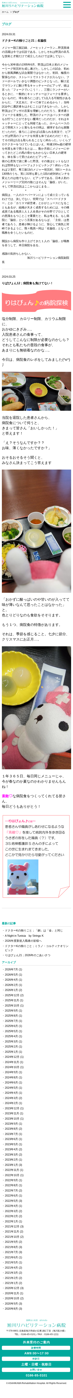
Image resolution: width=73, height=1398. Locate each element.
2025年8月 (11, 1015)
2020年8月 (11, 1308)
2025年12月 (12, 995)
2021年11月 (12, 1231)
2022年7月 (11, 1190)
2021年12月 (12, 1226)
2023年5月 (11, 1144)
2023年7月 (11, 1134)
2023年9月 (11, 1123)
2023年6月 (11, 1139)
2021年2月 (11, 1277)
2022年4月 (11, 1205)
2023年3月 (11, 1154)
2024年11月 (12, 1062)
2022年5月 (11, 1200)
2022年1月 (11, 1221)
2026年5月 (11, 974)
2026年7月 (11, 969)
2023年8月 (11, 1128)
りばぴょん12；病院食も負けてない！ (27, 283)
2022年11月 (12, 1169)
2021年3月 (11, 1272)
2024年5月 (11, 1087)
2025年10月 (12, 1005)
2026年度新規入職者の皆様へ (23, 940)
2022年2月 (11, 1216)
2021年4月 (11, 1267)
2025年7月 (11, 1020)
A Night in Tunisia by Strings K (24, 935)
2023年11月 (12, 1113)
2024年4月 (11, 1092)
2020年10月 (12, 1298)
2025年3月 (11, 1041)
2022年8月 (11, 1185)
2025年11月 (12, 1000)
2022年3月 (11, 1211)
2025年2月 (11, 1046)
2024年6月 (11, 1082)
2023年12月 (12, 1108)
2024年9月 (11, 1072)
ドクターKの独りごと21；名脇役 (24, 40)
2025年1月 (11, 1051)
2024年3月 (11, 1098)
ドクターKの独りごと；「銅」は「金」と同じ (34, 930)
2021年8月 (11, 1247)
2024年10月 (12, 1067)
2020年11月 (12, 1293)
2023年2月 (11, 1159)
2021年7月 (11, 1252)
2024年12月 (12, 1056)
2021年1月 (11, 1283)
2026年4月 (11, 979)
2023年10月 (12, 1118)
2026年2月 (11, 984)
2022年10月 (12, 1175)
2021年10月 (12, 1236)
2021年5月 (11, 1262)
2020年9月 (11, 1303)
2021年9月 (11, 1241)
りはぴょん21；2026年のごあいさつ (27, 955)
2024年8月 (11, 1077)
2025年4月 (11, 1036)
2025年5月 (11, 1031)
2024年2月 (11, 1103)
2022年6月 (11, 1195)
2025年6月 (11, 1025)
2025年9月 (11, 1010)
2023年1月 (11, 1164)
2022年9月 (11, 1180)
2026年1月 (11, 990)
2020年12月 (12, 1288)
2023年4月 (11, 1149)
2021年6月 (11, 1257)
